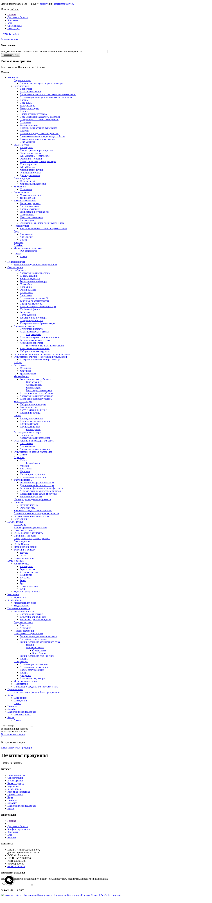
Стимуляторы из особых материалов (39, 119)
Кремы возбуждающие (32, 670)
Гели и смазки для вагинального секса (40, 642)
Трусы (23, 583)
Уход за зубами (28, 197)
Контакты (12, 20)
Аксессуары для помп (31, 418)
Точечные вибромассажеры (34, 301)
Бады (16, 231)
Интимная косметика (25, 200)
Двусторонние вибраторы (33, 317)
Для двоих (25, 675)
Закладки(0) (13, 28)
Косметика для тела (30, 203)
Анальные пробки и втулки (34, 331)
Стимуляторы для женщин (34, 667)
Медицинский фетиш (31, 169)
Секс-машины (27, 142)
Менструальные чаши (31, 217)
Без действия (39, 653)
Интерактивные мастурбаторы (36, 398)
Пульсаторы (26, 292)
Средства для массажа (31, 614)
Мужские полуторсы (31, 496)
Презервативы (21, 225)
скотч (23, 555)
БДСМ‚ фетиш (21, 144)
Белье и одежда (22, 178)
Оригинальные (28, 289)
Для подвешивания (30, 175)
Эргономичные (28, 315)
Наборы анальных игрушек (34, 351)
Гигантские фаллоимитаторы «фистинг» (41, 488)
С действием (39, 650)
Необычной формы (30, 309)
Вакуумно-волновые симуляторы (37, 139)
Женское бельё (27, 181)
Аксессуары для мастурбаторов (36, 396)
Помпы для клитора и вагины (36, 421)
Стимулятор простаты (31, 329)
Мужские (25, 471)
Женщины (25, 368)
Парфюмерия (27, 220)
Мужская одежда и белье (33, 183)
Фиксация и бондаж (30, 172)
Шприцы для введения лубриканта (38, 128)
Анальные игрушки (30, 91)
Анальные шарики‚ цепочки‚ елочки (39, 337)
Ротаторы (25, 312)
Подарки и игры (22, 80)
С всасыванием (34, 384)
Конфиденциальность (18, 829)
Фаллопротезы (27, 507)
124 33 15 (10, 33)
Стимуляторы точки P (31, 320)
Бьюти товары (21, 192)
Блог (9, 23)
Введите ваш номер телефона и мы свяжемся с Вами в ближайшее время (39, 51)
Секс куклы (26, 102)
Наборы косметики (30, 209)
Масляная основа (35, 647)
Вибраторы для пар (30, 278)
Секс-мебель (26, 443)
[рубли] (14, 9)
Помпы (24, 111)
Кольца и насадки (29, 108)
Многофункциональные (39, 390)
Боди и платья (27, 569)
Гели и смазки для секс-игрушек (37, 656)
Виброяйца (26, 287)
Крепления (26, 468)
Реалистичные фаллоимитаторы (37, 482)
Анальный (25, 628)
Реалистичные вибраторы (33, 281)
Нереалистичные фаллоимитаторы (38, 493)
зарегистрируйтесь (64, 3)
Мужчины (25, 370)
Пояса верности (28, 164)
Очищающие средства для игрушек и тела (42, 223)
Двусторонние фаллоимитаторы (37, 485)
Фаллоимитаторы (29, 125)
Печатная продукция (21, 747)
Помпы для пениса (30, 426)
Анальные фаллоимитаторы (35, 348)
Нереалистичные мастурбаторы (36, 393)
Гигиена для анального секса (35, 340)
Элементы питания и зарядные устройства (42, 136)
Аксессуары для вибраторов (35, 273)
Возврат (11, 837)
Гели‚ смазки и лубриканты (34, 211)
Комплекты (26, 574)
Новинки (18, 242)
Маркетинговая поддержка (28, 248)
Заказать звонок (9, 39)
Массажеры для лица (31, 195)
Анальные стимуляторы (32, 678)
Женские (24, 465)
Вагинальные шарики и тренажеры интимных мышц (48, 94)
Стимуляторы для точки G (34, 298)
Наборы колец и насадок (33, 404)
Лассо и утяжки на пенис (33, 410)
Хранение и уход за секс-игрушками (39, 133)
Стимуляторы (27, 214)
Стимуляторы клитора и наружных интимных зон (46, 97)
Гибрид (30, 644)
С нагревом (26, 295)
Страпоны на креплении (33, 477)
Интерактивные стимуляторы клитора (40, 359)
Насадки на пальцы (30, 412)
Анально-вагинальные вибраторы (38, 306)
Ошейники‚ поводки (31, 158)
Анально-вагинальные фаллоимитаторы (41, 491)
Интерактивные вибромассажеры (37, 323)
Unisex (23, 239)
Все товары (13, 77)
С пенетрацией (34, 382)
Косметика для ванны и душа (35, 619)
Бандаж (24, 552)
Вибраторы (26, 88)
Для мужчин (26, 237)
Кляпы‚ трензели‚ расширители (36, 150)
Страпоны (25, 122)
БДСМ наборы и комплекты (35, 156)
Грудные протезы (29, 505)
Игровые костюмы (30, 572)
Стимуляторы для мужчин (34, 664)
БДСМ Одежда (28, 167)
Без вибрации (33, 387)
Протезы (24, 130)
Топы (23, 580)
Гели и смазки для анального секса (38, 636)
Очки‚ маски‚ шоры (30, 153)
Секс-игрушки (21, 86)
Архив (17, 253)
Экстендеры (26, 435)
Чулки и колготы (29, 586)
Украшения (20, 186)
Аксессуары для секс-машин (35, 449)
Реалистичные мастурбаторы (35, 379)
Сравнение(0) (14, 25)
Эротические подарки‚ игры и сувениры (41, 83)
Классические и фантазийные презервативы (43, 228)
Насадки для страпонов (32, 474)
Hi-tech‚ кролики (29, 275)
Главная (11, 14)
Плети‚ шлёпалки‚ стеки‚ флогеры (38, 161)
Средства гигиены (29, 206)
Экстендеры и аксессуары (33, 114)
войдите (44, 3)
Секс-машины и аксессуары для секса (40, 116)
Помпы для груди (29, 424)
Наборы (24, 100)
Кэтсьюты (25, 577)
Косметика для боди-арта (33, 616)
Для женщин (26, 234)
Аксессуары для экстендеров (35, 438)
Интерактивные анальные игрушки (45, 345)
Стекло (23, 454)
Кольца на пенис (29, 407)
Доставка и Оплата (17, 17)
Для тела (24, 625)
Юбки (23, 588)
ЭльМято (18, 245)
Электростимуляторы (31, 303)
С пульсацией (33, 334)
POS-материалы (28, 251)
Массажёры (26, 284)
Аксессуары (26, 147)
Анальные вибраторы (31, 342)
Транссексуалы (28, 373)
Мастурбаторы (27, 105)
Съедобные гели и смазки (33, 639)
